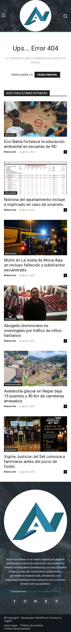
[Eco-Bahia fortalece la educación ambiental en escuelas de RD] (35, 119)
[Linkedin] (35, 601)
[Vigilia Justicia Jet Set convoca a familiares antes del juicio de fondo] (35, 434)
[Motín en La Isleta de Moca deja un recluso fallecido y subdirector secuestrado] (35, 237)
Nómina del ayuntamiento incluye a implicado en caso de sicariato (34, 202)
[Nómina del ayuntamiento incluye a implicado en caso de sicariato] (35, 178)
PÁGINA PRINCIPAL (47, 74)
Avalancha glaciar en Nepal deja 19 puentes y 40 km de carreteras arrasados (34, 396)
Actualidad (10, 193)
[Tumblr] (46, 601)
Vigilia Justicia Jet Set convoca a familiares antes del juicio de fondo (34, 461)
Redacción (10, 151)
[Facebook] (14, 601)
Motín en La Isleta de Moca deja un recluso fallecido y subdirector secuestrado (34, 265)
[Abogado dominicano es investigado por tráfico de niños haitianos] (35, 303)
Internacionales (13, 384)
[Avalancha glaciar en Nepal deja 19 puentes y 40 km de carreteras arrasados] (35, 368)
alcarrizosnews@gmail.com (44, 591)
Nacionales (10, 253)
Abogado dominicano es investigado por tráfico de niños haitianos (33, 330)
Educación (10, 135)
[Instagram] (25, 601)
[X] (56, 601)
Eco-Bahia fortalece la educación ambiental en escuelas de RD (34, 144)
